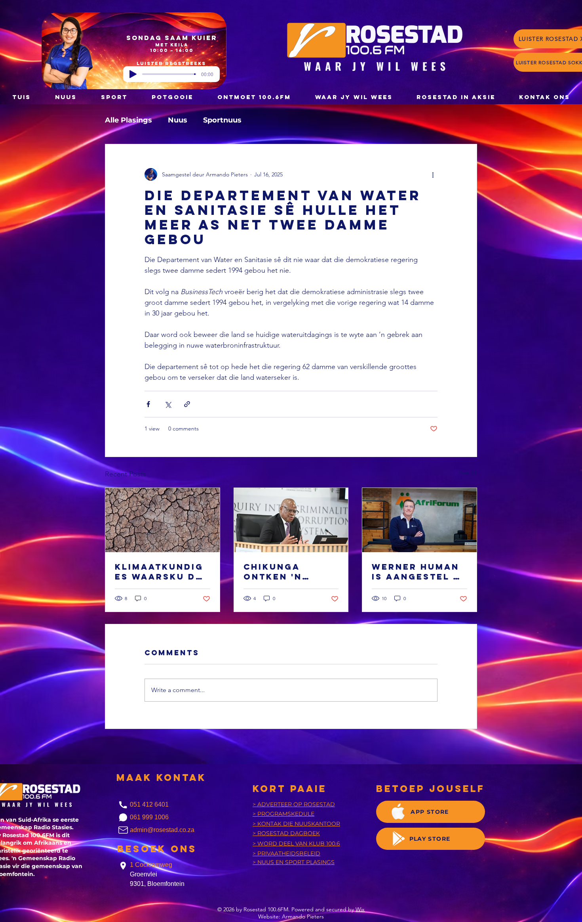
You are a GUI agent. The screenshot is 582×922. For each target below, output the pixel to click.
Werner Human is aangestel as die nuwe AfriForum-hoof (419, 572)
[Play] (133, 74)
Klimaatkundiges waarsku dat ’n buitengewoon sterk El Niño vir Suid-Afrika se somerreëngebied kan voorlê (162, 572)
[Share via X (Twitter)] (167, 404)
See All (468, 472)
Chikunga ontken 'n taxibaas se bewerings (278, 572)
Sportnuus (222, 120)
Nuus (177, 120)
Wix (360, 909)
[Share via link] (187, 404)
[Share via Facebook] (148, 404)
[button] (172, 97)
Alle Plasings (128, 120)
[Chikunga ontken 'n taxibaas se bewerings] (291, 520)
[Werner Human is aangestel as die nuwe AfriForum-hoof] (419, 520)
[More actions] (432, 174)
